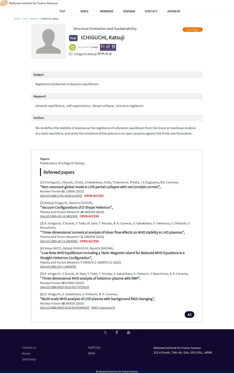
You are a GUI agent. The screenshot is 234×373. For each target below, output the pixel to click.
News (84, 11)
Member (34, 18)
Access (26, 353)
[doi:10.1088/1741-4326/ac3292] (61, 196)
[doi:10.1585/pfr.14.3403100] (59, 216)
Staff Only (94, 347)
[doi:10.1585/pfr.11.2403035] (59, 241)
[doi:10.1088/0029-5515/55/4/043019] (64, 308)
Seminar (129, 11)
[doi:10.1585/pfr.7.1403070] (58, 267)
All (189, 314)
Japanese (173, 11)
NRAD (91, 353)
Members (106, 11)
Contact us (29, 347)
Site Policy (29, 359)
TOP (62, 11)
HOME (17, 18)
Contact (151, 11)
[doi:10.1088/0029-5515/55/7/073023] (64, 287)
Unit (25, 18)
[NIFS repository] (103, 308)
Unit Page (192, 29)
